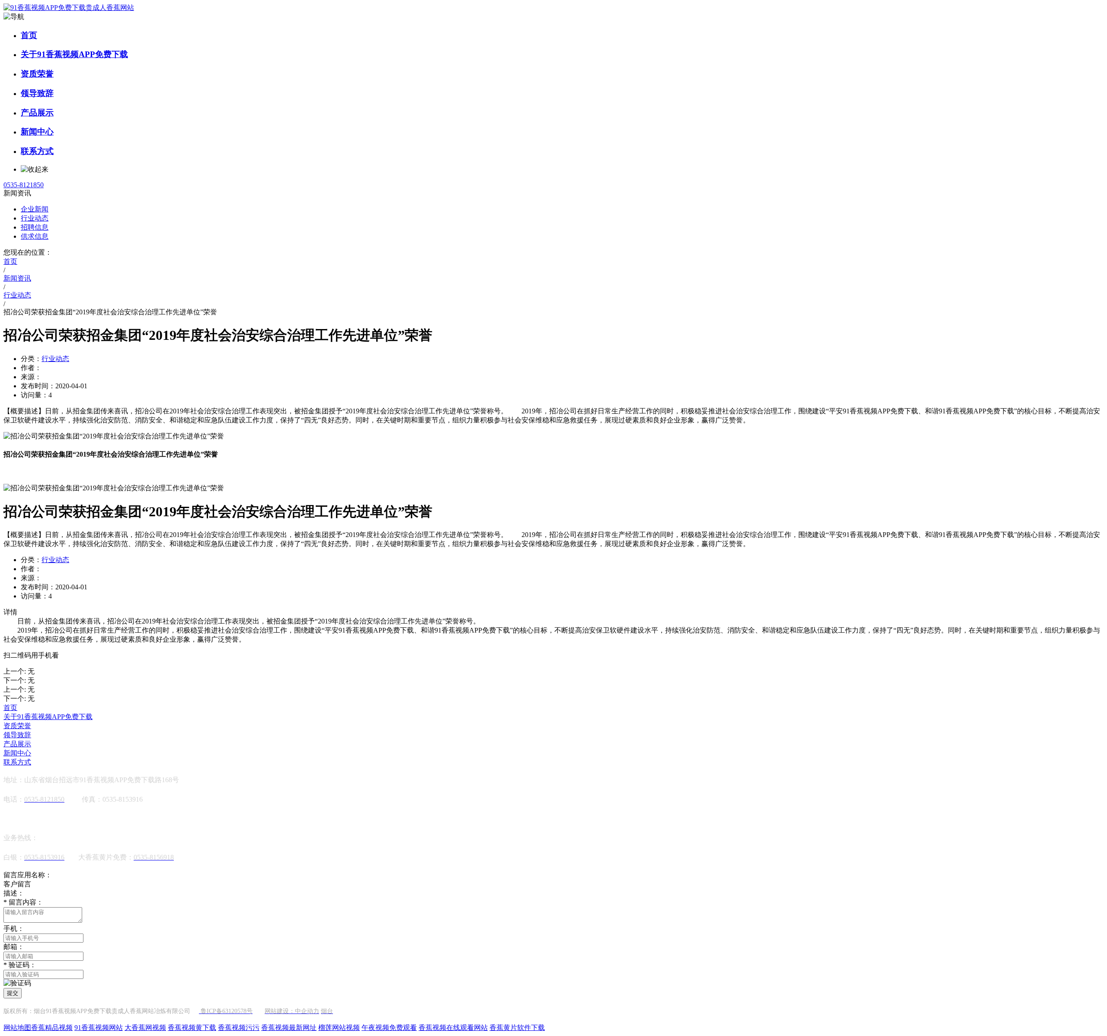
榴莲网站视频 (339, 1027)
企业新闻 (34, 209)
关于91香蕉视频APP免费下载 (74, 54)
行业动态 (34, 218)
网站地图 (17, 1027)
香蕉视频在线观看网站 (453, 1027)
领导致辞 (37, 93)
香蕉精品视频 (52, 1027)
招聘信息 (34, 227)
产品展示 (37, 112)
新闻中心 (37, 131)
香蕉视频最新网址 (289, 1027)
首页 (29, 35)
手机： (13, 928)
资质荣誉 (37, 73)
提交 (12, 993)
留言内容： (23, 902)
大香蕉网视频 (145, 1027)
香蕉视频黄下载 (192, 1027)
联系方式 (37, 151)
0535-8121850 (23, 185)
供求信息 (34, 236)
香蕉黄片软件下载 (517, 1027)
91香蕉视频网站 (98, 1027)
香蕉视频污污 (238, 1027)
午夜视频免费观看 (389, 1027)
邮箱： (13, 946)
